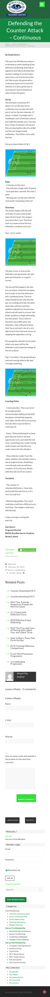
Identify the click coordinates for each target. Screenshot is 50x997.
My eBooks (13, 972)
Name (8, 704)
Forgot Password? (12, 884)
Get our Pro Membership (15, 928)
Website (8, 736)
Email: (7, 849)
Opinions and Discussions (19, 914)
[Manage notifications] (44, 992)
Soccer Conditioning (16, 570)
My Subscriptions (16, 977)
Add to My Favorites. (11, 552)
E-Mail (8, 720)
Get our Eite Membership (15, 943)
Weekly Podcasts (16, 925)
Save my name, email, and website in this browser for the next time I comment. (20, 759)
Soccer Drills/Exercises (18, 916)
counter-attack (15, 573)
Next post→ (30, 820)
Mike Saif (12, 564)
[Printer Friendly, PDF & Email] (27, 550)
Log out (8, 836)
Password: (9, 859)
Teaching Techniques (17, 922)
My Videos (13, 974)
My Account (14, 983)
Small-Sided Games (17, 919)
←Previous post (12, 820)
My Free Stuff (14, 980)
